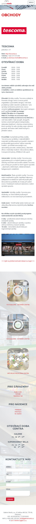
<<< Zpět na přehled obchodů (11, 261)
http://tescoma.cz (11, 54)
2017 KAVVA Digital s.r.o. (19, 520)
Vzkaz (8, 489)
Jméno (8, 467)
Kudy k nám (18, 392)
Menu (31, 3)
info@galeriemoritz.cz (27, 518)
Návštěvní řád (18, 396)
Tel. (7, 474)
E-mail (8, 482)
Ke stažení (18, 414)
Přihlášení (18, 410)
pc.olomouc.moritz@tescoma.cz (17, 58)
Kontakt (18, 394)
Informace (18, 412)
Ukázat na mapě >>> (27, 261)
